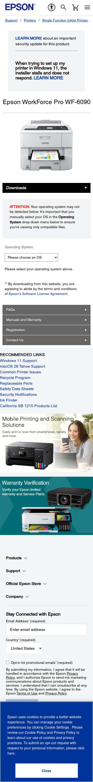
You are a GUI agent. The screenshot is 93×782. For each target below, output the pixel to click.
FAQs (10, 310)
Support (11, 20)
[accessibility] (52, 7)
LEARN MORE (28, 38)
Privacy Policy (55, 693)
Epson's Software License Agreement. (38, 294)
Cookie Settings (57, 727)
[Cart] (75, 7)
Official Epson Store (23, 583)
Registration (15, 330)
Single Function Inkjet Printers (65, 20)
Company (14, 596)
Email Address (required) (25, 621)
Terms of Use (27, 693)
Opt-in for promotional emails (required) (42, 663)
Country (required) (20, 640)
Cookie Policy (35, 732)
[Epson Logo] (20, 7)
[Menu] (87, 7)
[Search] (63, 7)
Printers (30, 20)
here (11, 753)
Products (14, 558)
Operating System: (19, 247)
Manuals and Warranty (23, 320)
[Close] (46, 770)
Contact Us (15, 340)
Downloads (16, 187)
